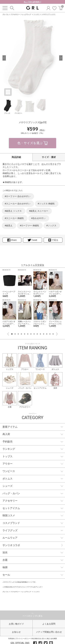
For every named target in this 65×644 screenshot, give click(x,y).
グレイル (5, 14)
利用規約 (11, 638)
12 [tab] (46, 334)
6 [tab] (27, 334)
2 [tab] (15, 334)
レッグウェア (26, 14)
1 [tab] (11, 334)
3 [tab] (18, 334)
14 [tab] (53, 334)
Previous (8, 334)
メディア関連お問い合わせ (49, 632)
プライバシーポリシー (23, 638)
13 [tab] (49, 334)
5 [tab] (24, 334)
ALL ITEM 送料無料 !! (32, 2)
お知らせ (16, 632)
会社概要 (54, 638)
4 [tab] (21, 334)
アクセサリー (15, 14)
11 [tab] (43, 334)
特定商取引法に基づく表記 (41, 638)
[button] (4, 58)
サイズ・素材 (49, 157)
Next (57, 334)
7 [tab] (31, 334)
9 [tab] (37, 334)
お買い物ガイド (16, 624)
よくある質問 (48, 624)
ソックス (37, 14)
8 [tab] (34, 334)
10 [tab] (40, 334)
